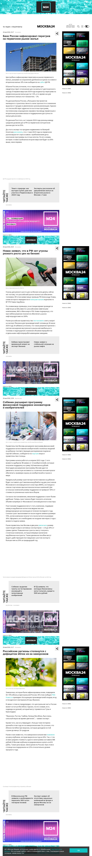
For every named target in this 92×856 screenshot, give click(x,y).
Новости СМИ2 (7, 235)
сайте (42, 82)
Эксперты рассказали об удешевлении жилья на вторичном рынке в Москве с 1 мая (44, 191)
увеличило (43, 525)
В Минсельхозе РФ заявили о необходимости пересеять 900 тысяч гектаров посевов (22, 799)
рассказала (18, 132)
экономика (9, 205)
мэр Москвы (9, 605)
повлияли (51, 734)
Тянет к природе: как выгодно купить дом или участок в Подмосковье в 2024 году (22, 191)
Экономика (18, 32)
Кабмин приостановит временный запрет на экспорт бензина (21, 344)
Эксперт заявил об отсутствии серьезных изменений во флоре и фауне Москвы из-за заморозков (43, 800)
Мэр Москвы (18, 398)
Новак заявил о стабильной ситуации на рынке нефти (44, 344)
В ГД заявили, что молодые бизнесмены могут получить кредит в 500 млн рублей (44, 590)
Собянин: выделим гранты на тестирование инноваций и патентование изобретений (22, 591)
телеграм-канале (37, 299)
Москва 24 (46, 26)
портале (35, 453)
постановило (38, 320)
